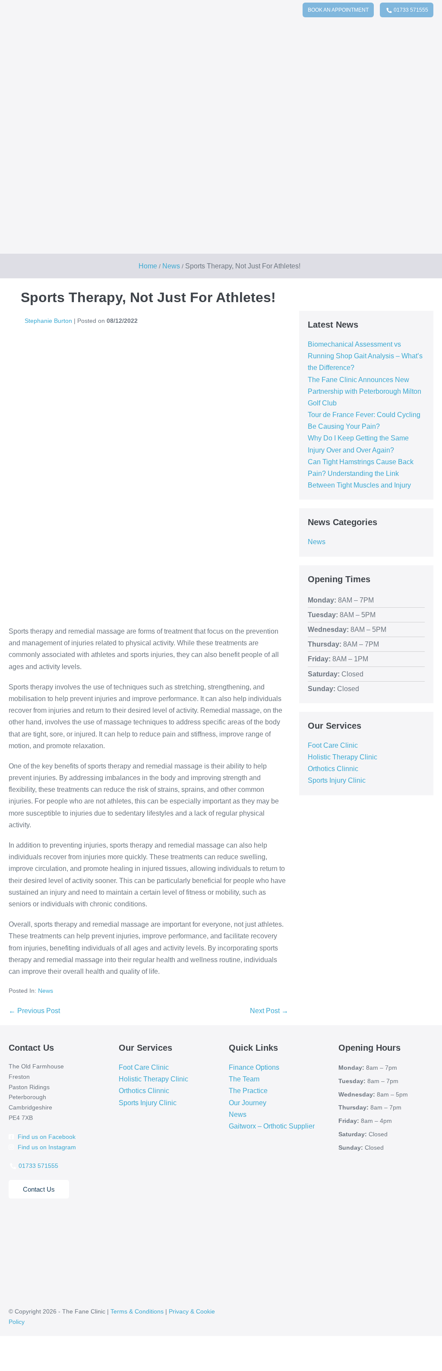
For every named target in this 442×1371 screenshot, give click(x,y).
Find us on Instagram (46, 1147)
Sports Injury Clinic (337, 780)
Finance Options (254, 1067)
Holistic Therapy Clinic (342, 757)
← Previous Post (34, 1010)
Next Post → (269, 1010)
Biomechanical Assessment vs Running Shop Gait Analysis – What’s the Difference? (365, 356)
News (45, 990)
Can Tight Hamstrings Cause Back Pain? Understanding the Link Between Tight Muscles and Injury (361, 473)
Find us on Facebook (46, 1136)
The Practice (248, 1090)
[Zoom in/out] (2, 1355)
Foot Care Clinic (333, 745)
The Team (244, 1079)
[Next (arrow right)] (9, 1367)
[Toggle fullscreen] (9, 1355)
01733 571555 (410, 10)
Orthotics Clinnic (333, 768)
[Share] (16, 1355)
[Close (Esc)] (23, 1355)
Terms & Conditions (137, 1311)
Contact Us (39, 1189)
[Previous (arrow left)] (2, 1367)
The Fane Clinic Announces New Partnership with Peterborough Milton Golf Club (364, 391)
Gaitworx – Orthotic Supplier (272, 1126)
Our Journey (247, 1102)
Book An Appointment (338, 10)
